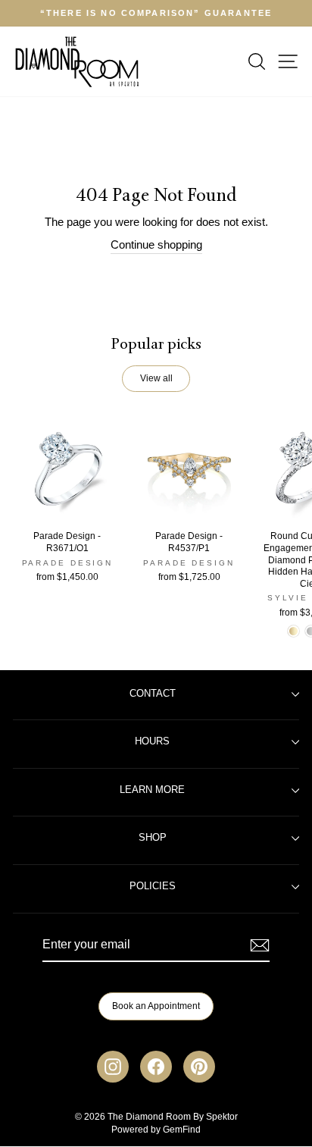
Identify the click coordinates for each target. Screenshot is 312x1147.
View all (156, 378)
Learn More (152, 790)
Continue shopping (156, 245)
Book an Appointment (156, 1006)
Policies (152, 886)
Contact (152, 693)
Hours (152, 741)
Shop (153, 837)
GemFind (182, 1129)
